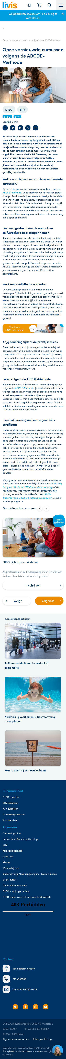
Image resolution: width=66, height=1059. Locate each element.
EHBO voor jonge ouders (16, 891)
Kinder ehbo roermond (15, 885)
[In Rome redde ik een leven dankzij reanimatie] (33, 646)
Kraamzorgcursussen (14, 814)
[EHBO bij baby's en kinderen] (33, 554)
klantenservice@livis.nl (25, 989)
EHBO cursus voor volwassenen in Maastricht (27, 897)
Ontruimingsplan (12, 833)
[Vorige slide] (39, 508)
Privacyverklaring (42, 1039)
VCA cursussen (10, 808)
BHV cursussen (10, 802)
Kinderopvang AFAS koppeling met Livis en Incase (30, 873)
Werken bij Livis (11, 868)
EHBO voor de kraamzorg (39, 487)
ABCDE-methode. (12, 192)
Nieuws (6, 862)
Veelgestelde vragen (24, 968)
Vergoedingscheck (12, 850)
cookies (31, 14)
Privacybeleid (9, 1051)
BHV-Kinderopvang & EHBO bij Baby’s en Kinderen (27, 495)
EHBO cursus (9, 879)
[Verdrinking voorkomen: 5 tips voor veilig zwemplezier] (33, 700)
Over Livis (8, 856)
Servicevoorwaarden (31, 1051)
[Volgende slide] (46, 508)
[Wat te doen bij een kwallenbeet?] (33, 751)
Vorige (18, 601)
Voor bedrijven (10, 820)
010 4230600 (19, 979)
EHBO (9, 109)
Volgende (48, 601)
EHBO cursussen (11, 797)
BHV (22, 109)
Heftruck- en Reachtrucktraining (20, 839)
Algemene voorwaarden (16, 1039)
